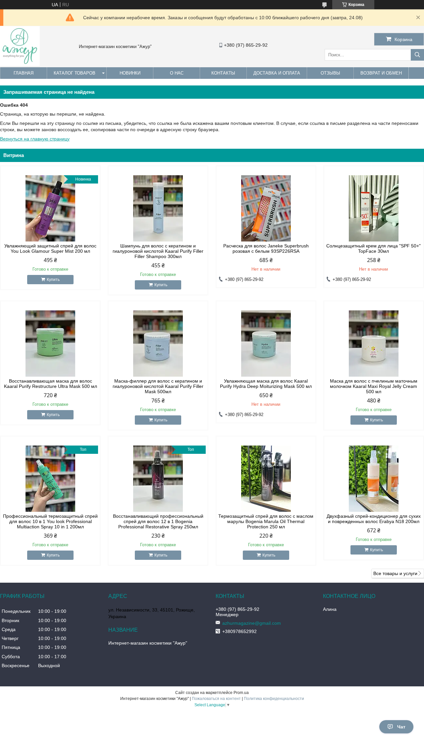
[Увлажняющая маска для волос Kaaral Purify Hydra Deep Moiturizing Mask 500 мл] (266, 343)
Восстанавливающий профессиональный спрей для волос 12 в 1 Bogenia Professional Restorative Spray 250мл (158, 521)
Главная (23, 73)
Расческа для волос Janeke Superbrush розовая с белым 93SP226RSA (266, 248)
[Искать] (417, 55)
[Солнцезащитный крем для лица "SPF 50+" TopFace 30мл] (373, 208)
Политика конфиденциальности (274, 698)
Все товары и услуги (395, 573)
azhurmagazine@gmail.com (251, 623)
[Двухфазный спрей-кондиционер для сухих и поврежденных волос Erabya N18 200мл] (373, 479)
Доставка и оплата (276, 73)
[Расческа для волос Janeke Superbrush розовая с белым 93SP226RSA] (266, 208)
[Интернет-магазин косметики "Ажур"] (20, 64)
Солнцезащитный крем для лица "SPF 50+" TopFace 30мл (373, 248)
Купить (53, 279)
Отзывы (330, 73)
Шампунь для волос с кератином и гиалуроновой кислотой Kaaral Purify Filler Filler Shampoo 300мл (158, 251)
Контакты (223, 73)
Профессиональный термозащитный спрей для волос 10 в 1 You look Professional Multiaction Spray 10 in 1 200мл (50, 521)
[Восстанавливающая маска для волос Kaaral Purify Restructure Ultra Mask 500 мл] (50, 343)
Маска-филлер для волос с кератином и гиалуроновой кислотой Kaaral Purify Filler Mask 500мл (158, 386)
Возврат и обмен (381, 73)
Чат (401, 726)
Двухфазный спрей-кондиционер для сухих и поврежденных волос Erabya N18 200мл (374, 518)
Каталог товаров (74, 73)
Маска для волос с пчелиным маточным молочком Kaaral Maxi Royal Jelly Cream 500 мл (373, 386)
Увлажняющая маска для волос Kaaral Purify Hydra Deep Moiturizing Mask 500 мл (266, 383)
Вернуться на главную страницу (35, 138)
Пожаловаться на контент (216, 698)
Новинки (130, 73)
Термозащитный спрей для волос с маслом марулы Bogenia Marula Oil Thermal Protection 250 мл (265, 521)
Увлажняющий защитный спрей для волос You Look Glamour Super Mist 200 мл (50, 248)
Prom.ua (241, 692)
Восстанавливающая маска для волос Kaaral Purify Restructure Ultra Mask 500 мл (50, 383)
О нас (177, 73)
